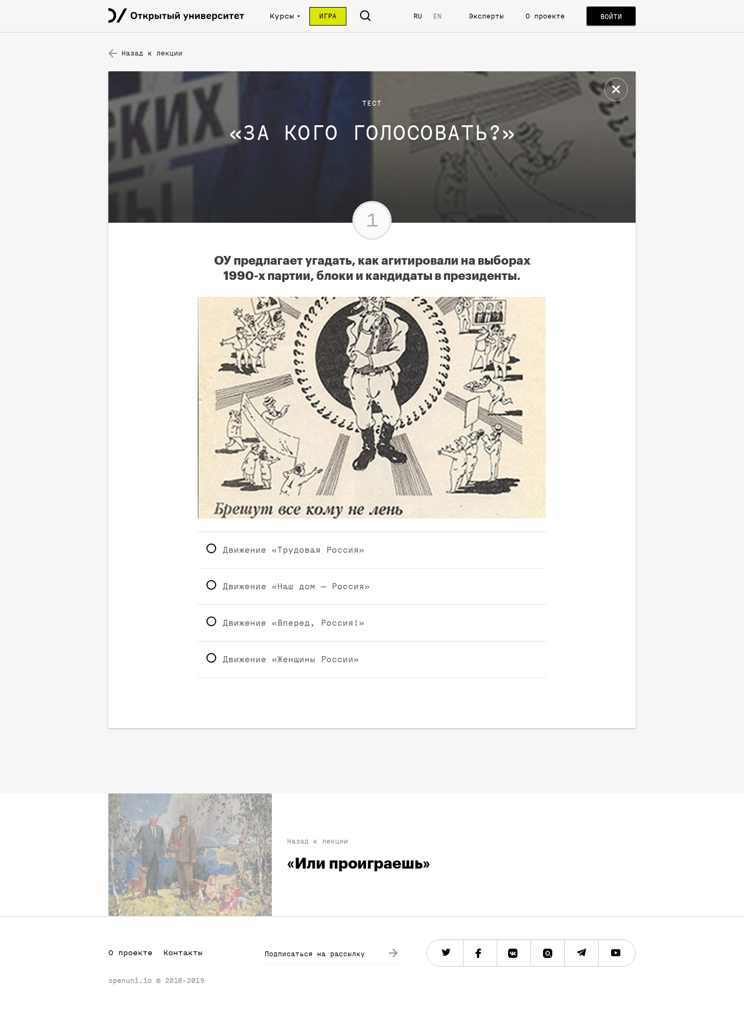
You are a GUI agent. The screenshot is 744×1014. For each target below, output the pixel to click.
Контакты (183, 953)
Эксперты (486, 16)
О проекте (545, 16)
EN (437, 16)
